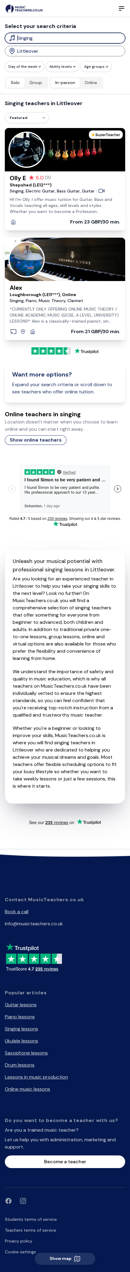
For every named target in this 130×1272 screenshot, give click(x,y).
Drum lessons (19, 1065)
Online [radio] (91, 82)
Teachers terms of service (30, 1230)
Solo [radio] (15, 82)
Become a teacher (65, 1161)
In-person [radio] (65, 82)
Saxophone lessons (26, 1053)
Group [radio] (35, 82)
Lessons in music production (36, 1077)
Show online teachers (36, 440)
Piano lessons (20, 1017)
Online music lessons (27, 1089)
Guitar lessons (21, 1005)
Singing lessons (21, 1029)
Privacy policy (18, 1241)
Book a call (16, 911)
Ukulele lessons (21, 1041)
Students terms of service (31, 1219)
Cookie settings (20, 1252)
